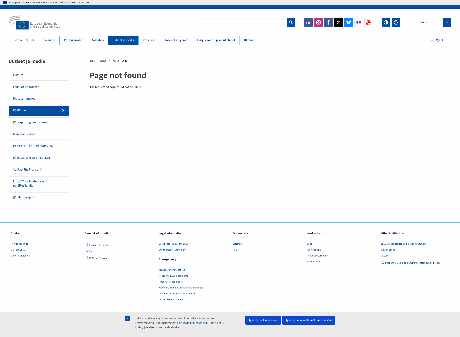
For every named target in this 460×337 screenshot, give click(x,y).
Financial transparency (171, 282)
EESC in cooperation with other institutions (404, 244)
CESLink (385, 256)
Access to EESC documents (173, 276)
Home (92, 61)
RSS (235, 250)
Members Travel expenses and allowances (182, 288)
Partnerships (314, 261)
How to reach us (19, 244)
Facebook (328, 22)
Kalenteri (97, 40)
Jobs (309, 244)
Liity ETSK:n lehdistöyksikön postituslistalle (31, 183)
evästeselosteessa (195, 322)
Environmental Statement (172, 250)
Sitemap (237, 244)
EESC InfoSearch (98, 258)
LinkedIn (308, 22)
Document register (99, 245)
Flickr (358, 22)
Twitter (338, 22)
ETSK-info (19, 110)
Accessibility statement (171, 299)
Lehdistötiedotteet (26, 87)
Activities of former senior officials (177, 293)
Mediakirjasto (27, 197)
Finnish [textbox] (424, 22)
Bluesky (348, 22)
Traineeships (314, 250)
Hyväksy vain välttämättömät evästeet (309, 320)
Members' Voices (24, 134)
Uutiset (18, 75)
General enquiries (20, 256)
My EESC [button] (441, 40)
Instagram (318, 22)
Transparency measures (172, 270)
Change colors (396, 22)
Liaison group (388, 250)
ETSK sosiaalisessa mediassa (31, 158)
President (149, 40)
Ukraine (249, 40)
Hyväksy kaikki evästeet (263, 320)
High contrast (386, 22)
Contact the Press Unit (27, 170)
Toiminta (49, 40)
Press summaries (24, 99)
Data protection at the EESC (173, 244)
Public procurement (317, 256)
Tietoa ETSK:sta (23, 40)
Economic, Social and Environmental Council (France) (413, 263)
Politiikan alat (73, 40)
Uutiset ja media (123, 40)
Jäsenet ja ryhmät (176, 40)
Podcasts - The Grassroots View (33, 146)
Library (88, 251)
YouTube (368, 22)
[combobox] (434, 22)
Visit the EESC (18, 250)
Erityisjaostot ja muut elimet (216, 40)
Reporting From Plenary (33, 122)
